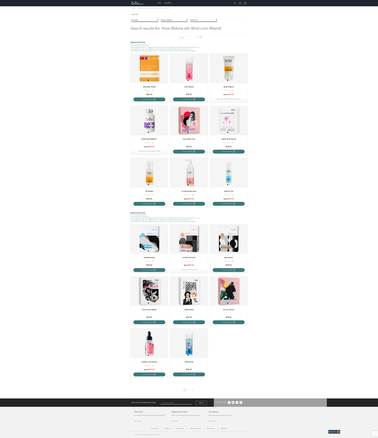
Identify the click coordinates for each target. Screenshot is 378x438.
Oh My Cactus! (228, 310)
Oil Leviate (149, 191)
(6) (153, 261)
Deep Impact (228, 87)
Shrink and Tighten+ (149, 139)
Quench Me (228, 191)
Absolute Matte (149, 87)
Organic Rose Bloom (149, 362)
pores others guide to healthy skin (139, 45)
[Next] (192, 390)
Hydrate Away (149, 257)
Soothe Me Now (189, 257)
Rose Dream (189, 87)
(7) (232, 90)
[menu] (164, 3)
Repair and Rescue (228, 139)
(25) (153, 90)
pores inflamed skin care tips (138, 44)
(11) (232, 195)
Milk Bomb (189, 362)
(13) (232, 261)
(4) (192, 261)
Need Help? (224, 428)
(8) (232, 142)
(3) (153, 195)
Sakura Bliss (189, 310)
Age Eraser (228, 257)
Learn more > (138, 421)
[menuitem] (159, 3)
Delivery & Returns (195, 428)
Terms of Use (180, 428)
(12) (153, 365)
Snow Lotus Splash (149, 310)
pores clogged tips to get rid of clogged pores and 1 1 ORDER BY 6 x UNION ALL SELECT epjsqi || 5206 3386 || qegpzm (163, 50)
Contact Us (167, 428)
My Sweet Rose (189, 139)
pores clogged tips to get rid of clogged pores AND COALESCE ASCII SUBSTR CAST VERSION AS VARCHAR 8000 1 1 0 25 (164, 47)
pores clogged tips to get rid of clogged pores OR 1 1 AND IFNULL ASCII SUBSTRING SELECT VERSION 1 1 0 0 (160, 49)
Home (133, 8)
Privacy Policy (211, 428)
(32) (153, 142)
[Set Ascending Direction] (200, 37)
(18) (193, 195)
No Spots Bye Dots (189, 191)
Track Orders (154, 428)
